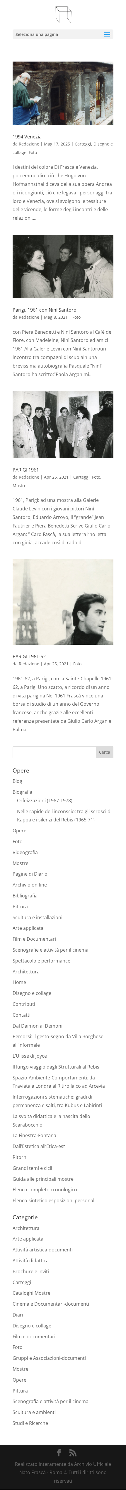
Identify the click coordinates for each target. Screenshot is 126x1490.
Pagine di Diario (30, 874)
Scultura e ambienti (34, 1412)
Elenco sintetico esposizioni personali (54, 1200)
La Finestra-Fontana (34, 1135)
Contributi (24, 1004)
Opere (19, 830)
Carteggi (83, 144)
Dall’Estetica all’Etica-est (39, 1146)
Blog (17, 781)
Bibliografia (25, 895)
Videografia (25, 852)
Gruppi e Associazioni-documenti (49, 1358)
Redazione (29, 144)
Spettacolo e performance (41, 960)
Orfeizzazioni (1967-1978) (44, 800)
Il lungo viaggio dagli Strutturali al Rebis (56, 1067)
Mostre (19, 485)
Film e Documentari (34, 939)
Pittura (20, 906)
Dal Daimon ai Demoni (37, 1026)
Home (19, 982)
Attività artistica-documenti (43, 1249)
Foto (33, 152)
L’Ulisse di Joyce (30, 1056)
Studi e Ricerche (30, 1423)
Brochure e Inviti (31, 1271)
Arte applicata (28, 928)
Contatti (21, 1015)
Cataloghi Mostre (31, 1293)
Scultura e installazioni (37, 917)
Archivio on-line (30, 885)
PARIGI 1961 (26, 470)
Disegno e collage (32, 993)
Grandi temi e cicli (32, 1168)
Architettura (26, 971)
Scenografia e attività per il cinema (50, 1401)
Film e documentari (34, 1336)
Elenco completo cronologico (45, 1189)
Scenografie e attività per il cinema (50, 950)
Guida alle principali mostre (43, 1179)
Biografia (22, 792)
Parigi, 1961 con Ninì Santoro (44, 310)
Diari (18, 1315)
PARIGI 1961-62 (29, 656)
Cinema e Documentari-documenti (51, 1304)
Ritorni (20, 1157)
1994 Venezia (27, 136)
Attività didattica (31, 1260)
